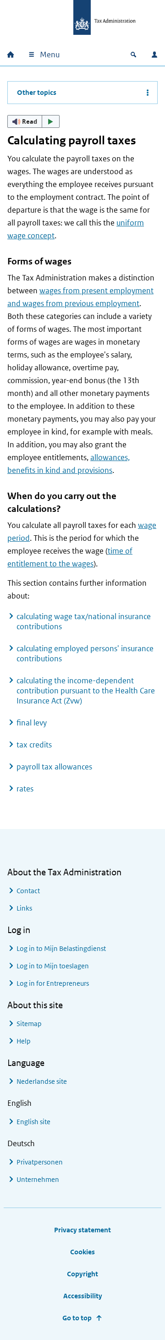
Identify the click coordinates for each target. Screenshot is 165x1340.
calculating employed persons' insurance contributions (85, 653)
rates (24, 789)
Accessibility (82, 1295)
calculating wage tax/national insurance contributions (83, 621)
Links (24, 908)
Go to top (77, 1317)
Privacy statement (82, 1229)
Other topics (36, 92)
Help (23, 1041)
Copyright (82, 1273)
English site (33, 1121)
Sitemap (29, 1023)
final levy (31, 723)
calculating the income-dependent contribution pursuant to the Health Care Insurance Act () (85, 690)
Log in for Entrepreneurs (52, 983)
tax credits (34, 745)
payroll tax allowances (54, 767)
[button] (33, 121)
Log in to (61, 948)
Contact (28, 890)
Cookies (82, 1251)
